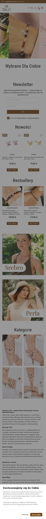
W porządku (36, 515)
